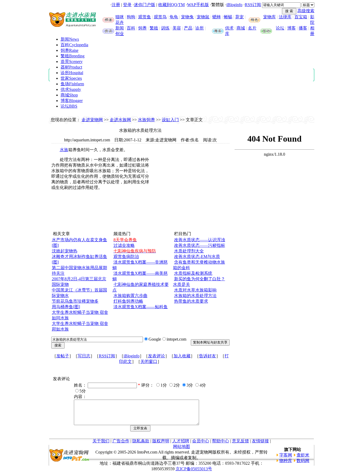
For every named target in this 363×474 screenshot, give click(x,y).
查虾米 (303, 455)
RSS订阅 (253, 4)
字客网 (285, 455)
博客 (291, 28)
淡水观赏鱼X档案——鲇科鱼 (140, 306)
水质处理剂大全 (189, 251)
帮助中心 (220, 441)
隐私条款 (140, 441)
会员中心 (200, 441)
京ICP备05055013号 (194, 469)
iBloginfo (234, 4)
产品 (188, 28)
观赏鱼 (144, 17)
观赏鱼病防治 (126, 256)
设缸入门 (170, 119)
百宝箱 (300, 17)
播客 (303, 28)
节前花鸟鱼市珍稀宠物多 (75, 301)
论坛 (280, 28)
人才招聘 (180, 441)
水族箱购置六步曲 (130, 295)
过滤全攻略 (124, 245)
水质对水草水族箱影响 (195, 290)
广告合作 (120, 441)
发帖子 (62, 356)
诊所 (199, 28)
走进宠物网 (92, 119)
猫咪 (119, 17)
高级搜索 (305, 11)
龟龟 (174, 17)
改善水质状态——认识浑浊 (199, 240)
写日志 (84, 356)
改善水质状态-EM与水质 (197, 256)
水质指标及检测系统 (193, 273)
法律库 (285, 17)
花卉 (119, 22)
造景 (72, 61)
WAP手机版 (198, 4)
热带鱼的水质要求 (191, 301)
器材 (71, 67)
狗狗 (131, 17)
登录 (127, 4)
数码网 (303, 460)
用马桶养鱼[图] (66, 306)
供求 (229, 28)
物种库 (285, 460)
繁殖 (154, 28)
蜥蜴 (228, 17)
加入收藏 (182, 356)
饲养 (142, 28)
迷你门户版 (144, 4)
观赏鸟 (160, 17)
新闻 (119, 28)
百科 (131, 28)
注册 (116, 4)
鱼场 (72, 84)
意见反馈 (240, 441)
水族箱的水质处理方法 (195, 295)
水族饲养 (146, 119)
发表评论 (156, 356)
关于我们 (100, 441)
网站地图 (181, 446)
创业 (119, 33)
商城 (241, 28)
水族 (64, 149)
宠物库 (269, 17)
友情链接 (260, 441)
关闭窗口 (148, 361)
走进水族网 (120, 119)
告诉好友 (207, 356)
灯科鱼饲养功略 (128, 301)
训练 (165, 28)
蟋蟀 (216, 17)
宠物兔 (187, 17)
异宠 (239, 17)
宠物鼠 (203, 17)
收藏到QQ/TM (171, 4)
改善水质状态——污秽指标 (199, 245)
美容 (176, 28)
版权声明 (160, 441)
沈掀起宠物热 (64, 251)
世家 (71, 78)
